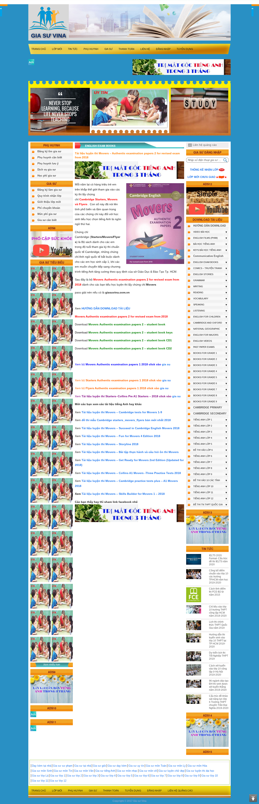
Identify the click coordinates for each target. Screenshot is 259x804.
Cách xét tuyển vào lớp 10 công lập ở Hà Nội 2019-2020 (218, 670)
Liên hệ (145, 48)
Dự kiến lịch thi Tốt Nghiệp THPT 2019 (218, 655)
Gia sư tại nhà (82, 765)
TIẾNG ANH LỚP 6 (202, 456)
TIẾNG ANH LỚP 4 (202, 438)
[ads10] (33, 714)
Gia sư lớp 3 (91, 775)
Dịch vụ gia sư (46, 169)
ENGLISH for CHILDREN (206, 316)
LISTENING (199, 310)
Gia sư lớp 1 (57, 775)
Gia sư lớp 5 (124, 775)
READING (198, 292)
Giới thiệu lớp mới (49, 201)
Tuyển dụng (185, 48)
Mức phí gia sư (46, 213)
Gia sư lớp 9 (192, 775)
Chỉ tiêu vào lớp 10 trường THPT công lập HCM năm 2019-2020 (218, 611)
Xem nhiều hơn (51, 664)
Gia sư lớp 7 (158, 775)
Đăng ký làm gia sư (49, 189)
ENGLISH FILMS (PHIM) (205, 238)
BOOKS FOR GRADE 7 (205, 389)
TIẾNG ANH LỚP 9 (202, 474)
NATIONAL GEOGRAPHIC (206, 329)
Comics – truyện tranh (207, 268)
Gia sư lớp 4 (108, 775)
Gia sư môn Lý (177, 765)
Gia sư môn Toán (156, 765)
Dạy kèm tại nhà (41, 765)
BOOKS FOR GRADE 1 (205, 353)
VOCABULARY (200, 298)
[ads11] (33, 727)
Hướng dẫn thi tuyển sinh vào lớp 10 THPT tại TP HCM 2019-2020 (217, 640)
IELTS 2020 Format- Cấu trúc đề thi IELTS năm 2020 (218, 560)
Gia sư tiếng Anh (105, 770)
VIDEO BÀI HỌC (201, 232)
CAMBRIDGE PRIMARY (207, 407)
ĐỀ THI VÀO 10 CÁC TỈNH (206, 480)
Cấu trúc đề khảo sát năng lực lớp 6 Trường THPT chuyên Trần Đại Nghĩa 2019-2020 (218, 702)
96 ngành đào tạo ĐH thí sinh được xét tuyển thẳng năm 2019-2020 (218, 685)
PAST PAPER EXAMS (203, 347)
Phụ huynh (91, 48)
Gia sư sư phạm (62, 765)
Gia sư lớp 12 (58, 780)
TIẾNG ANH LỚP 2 (202, 426)
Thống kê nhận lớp (204, 169)
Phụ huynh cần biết (49, 157)
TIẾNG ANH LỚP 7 (202, 462)
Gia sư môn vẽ (148, 770)
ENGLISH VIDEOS (202, 341)
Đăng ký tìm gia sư (49, 151)
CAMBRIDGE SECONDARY (210, 413)
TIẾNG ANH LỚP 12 (203, 498)
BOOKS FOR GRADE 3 (205, 365)
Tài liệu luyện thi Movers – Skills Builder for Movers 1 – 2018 (123, 493)
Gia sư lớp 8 (175, 775)
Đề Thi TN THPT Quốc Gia (208, 504)
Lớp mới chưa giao (201, 177)
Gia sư (108, 48)
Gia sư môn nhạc (127, 770)
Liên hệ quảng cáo (205, 144)
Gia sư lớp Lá (40, 775)
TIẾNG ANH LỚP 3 (202, 432)
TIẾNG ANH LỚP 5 (202, 444)
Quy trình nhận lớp (49, 195)
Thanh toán (126, 48)
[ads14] (207, 732)
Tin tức (72, 48)
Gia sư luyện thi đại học (200, 770)
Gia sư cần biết (46, 220)
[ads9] (51, 688)
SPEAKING (198, 304)
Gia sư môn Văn (83, 770)
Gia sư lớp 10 (209, 775)
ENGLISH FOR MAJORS (205, 335)
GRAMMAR (199, 280)
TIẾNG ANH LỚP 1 (202, 419)
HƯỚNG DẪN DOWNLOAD (209, 225)
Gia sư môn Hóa (197, 765)
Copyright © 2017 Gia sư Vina (129, 801)
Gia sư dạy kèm (117, 765)
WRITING (198, 286)
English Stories (203, 274)
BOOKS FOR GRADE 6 (205, 383)
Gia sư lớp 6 (141, 775)
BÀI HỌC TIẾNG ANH (204, 244)
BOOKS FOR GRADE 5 (205, 377)
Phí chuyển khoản (48, 207)
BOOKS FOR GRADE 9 (205, 401)
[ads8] (51, 244)
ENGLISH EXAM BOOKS (205, 262)
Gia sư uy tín (136, 765)
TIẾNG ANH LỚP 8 (202, 468)
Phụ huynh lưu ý (47, 163)
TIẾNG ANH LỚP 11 (203, 492)
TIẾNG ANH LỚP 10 (203, 486)
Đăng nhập (163, 48)
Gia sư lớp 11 (40, 780)
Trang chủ (38, 48)
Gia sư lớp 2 (74, 775)
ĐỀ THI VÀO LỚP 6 (203, 450)
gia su (166, 364)
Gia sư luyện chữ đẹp (171, 770)
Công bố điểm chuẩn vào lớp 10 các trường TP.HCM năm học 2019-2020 (218, 576)
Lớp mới (57, 48)
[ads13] (207, 529)
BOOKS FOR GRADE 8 (205, 395)
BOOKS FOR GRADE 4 (205, 371)
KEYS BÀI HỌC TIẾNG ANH (207, 250)
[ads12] (207, 200)
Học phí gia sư (46, 175)
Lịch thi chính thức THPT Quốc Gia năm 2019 (218, 624)
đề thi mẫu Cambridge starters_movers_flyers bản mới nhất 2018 (126, 420)
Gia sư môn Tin (63, 770)
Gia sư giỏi (99, 765)
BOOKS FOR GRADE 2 (205, 359)
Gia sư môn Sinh (42, 770)
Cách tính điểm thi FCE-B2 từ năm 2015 (217, 591)
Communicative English (208, 255)
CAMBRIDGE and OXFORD (207, 323)
